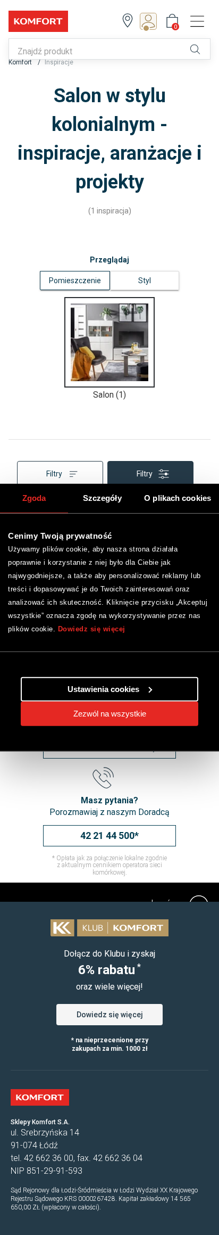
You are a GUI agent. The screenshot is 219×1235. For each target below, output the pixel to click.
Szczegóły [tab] (102, 498)
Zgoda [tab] (34, 498)
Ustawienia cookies (103, 688)
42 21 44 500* (109, 835)
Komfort (21, 62)
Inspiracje (59, 62)
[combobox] (96, 51)
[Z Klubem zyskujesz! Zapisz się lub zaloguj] (151, 21)
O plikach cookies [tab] (177, 498)
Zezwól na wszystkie (109, 713)
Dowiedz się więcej (91, 629)
